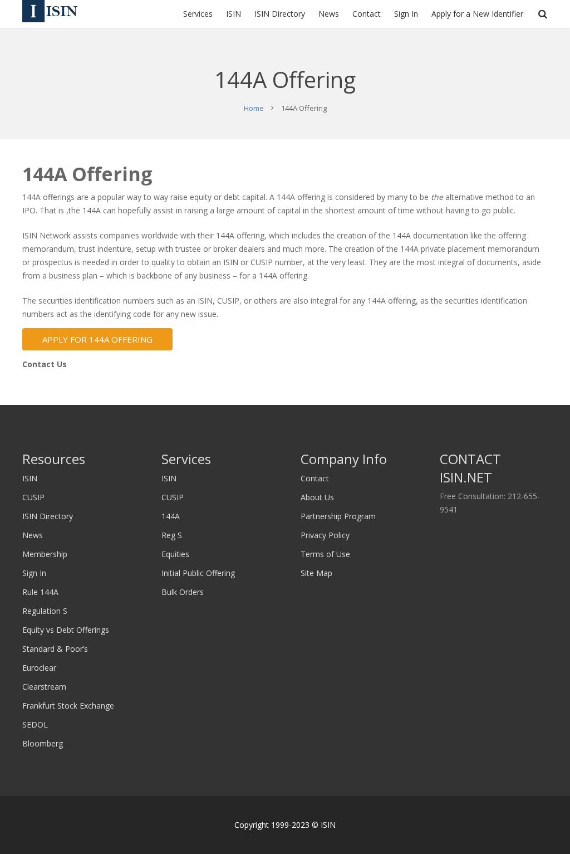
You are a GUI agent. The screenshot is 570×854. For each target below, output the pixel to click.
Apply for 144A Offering (97, 339)
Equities (175, 554)
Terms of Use (325, 554)
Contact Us (44, 364)
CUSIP (33, 497)
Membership (44, 554)
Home (254, 108)
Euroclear (39, 667)
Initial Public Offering (198, 573)
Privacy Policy (325, 535)
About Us (317, 497)
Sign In (34, 573)
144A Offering (87, 174)
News (32, 535)
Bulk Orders (182, 592)
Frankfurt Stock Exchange (68, 705)
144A (170, 516)
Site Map (316, 573)
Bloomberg (42, 743)
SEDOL (35, 724)
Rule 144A (40, 592)
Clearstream (44, 686)
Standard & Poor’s (55, 648)
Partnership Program (338, 516)
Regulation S (44, 611)
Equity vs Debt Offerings (65, 629)
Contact (315, 478)
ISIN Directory (47, 516)
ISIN (29, 478)
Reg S (171, 535)
